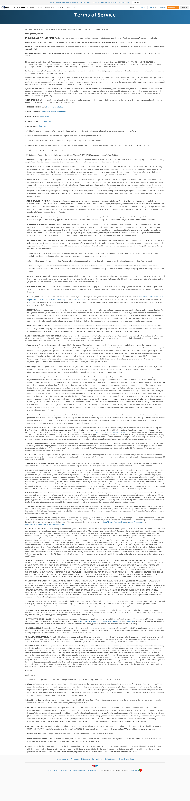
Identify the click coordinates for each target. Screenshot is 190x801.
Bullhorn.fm (41, 126)
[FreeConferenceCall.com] (13, 7)
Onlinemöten (71, 7)
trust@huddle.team (102, 432)
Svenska (133, 7)
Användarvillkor (87, 2)
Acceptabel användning (77, 770)
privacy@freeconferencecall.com (151, 297)
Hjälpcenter (85, 759)
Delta (152, 7)
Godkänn (136, 3)
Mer (59, 7)
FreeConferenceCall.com (55, 107)
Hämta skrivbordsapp (126, 759)
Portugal (136, 770)
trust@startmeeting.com (121, 432)
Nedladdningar (110, 759)
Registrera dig (173, 7)
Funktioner (31, 7)
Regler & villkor (92, 770)
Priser (40, 7)
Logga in (184, 7)
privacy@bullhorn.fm (79, 299)
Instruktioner (97, 759)
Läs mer (126, 2)
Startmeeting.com (47, 121)
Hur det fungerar (62, 759)
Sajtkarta (64, 770)
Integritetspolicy (53, 770)
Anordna (143, 7)
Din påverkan (50, 7)
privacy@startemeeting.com (58, 299)
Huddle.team (44, 116)
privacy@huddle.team (37, 299)
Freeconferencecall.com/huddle (54, 112)
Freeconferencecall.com (87, 621)
